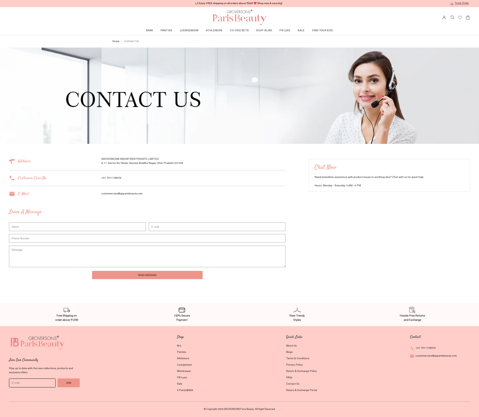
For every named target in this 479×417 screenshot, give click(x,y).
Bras (149, 30)
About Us (291, 345)
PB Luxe (182, 377)
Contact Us (292, 384)
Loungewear (184, 364)
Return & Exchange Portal (301, 390)
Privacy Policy (294, 364)
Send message (147, 275)
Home (115, 41)
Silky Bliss (264, 30)
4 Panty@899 (185, 390)
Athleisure (214, 30)
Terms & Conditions (297, 358)
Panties (166, 30)
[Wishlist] (460, 17)
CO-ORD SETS (239, 30)
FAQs (289, 377)
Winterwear (184, 371)
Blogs (289, 352)
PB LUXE (284, 30)
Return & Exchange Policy (301, 371)
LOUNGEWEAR (189, 30)
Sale (301, 30)
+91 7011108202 (426, 348)
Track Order (461, 3)
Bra (179, 345)
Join (68, 382)
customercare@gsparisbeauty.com (436, 356)
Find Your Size (322, 30)
